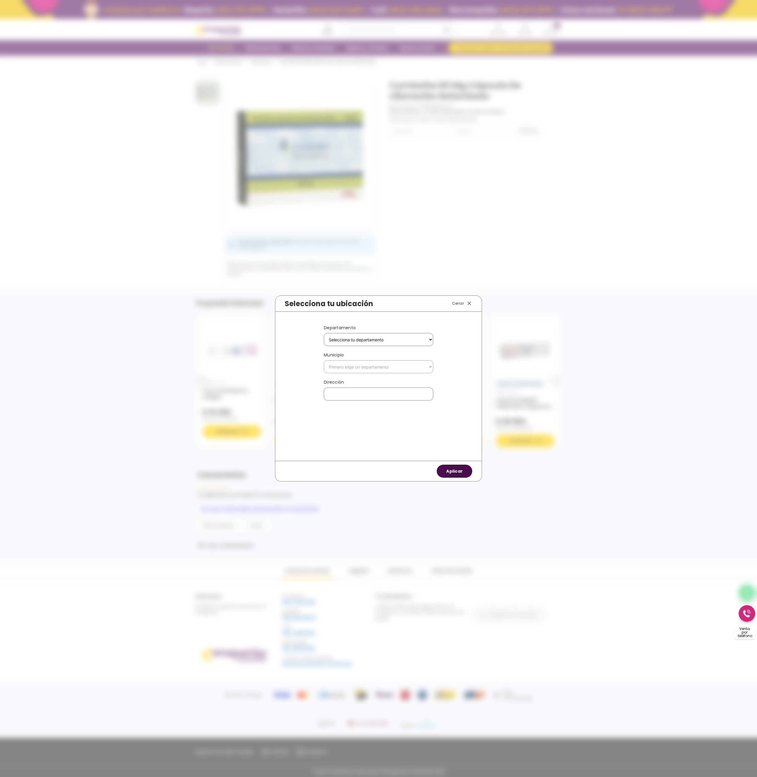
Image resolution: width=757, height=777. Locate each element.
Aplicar (454, 471)
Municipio (334, 355)
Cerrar (458, 303)
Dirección (334, 382)
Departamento (340, 328)
